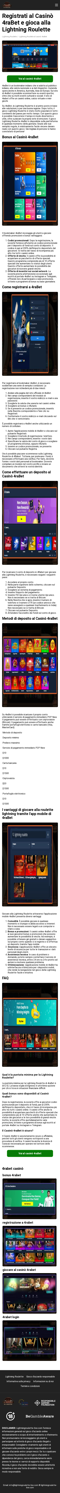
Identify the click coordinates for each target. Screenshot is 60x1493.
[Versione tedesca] (26, 46)
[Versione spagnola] (19, 46)
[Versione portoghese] (12, 46)
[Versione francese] (34, 46)
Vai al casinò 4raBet (30, 78)
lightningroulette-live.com (41, 1486)
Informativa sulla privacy (18, 1381)
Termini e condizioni (30, 1386)
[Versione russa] (41, 46)
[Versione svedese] (48, 46)
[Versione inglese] (5, 46)
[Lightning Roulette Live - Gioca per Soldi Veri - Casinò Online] (7, 5)
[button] (56, 5)
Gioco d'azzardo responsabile (40, 1376)
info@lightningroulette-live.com (23, 1485)
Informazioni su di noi (43, 1381)
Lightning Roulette (9, 37)
